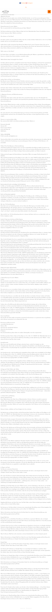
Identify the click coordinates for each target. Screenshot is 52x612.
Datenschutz (29, 608)
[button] (26, 7)
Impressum (22, 608)
